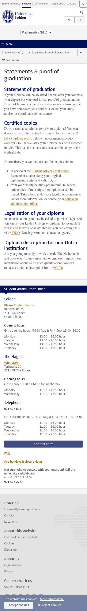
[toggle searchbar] (81, 12)
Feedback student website (21, 537)
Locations (10, 522)
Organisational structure (63, 3)
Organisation (12, 565)
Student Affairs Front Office (50, 171)
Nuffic (58, 267)
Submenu (12, 60)
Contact (9, 515)
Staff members (41, 3)
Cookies (9, 543)
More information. (52, 599)
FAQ (7, 454)
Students (26, 3)
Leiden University (11, 3)
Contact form (43, 444)
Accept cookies (18, 605)
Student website (11, 52)
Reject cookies (51, 605)
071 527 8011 (13, 409)
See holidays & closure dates (23, 462)
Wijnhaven (11, 363)
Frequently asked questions (22, 509)
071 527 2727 (13, 482)
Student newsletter (16, 587)
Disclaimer (11, 550)
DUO (15, 232)
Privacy (9, 571)
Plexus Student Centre (19, 305)
